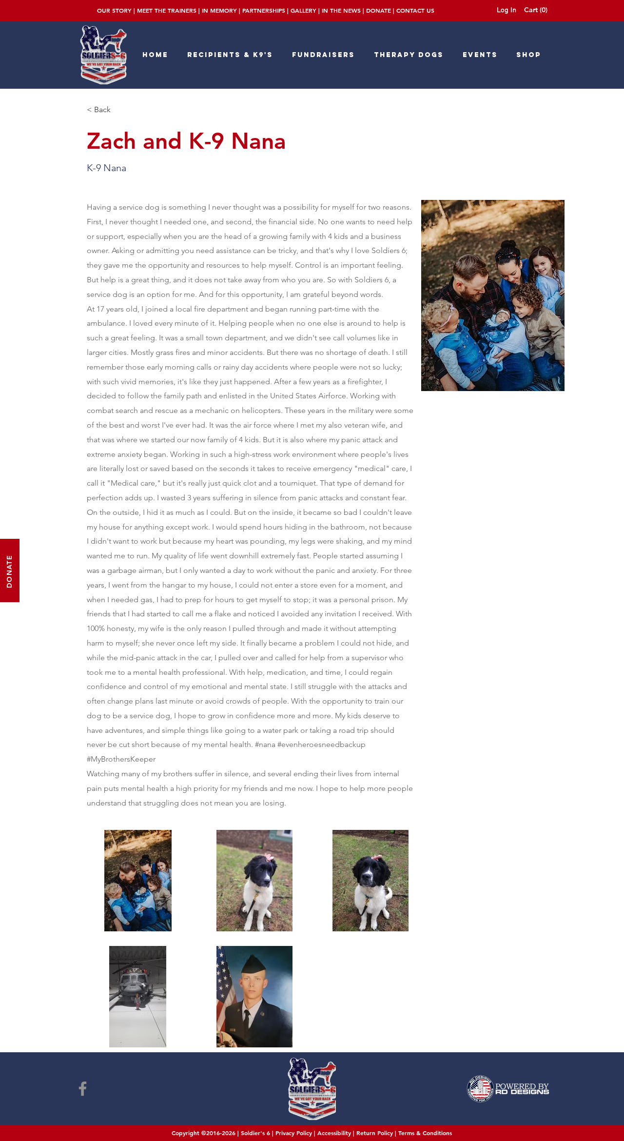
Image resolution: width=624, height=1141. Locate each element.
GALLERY (303, 10)
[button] (537, 10)
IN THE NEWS (341, 10)
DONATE (378, 10)
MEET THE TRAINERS (166, 10)
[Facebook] (82, 1088)
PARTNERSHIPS (263, 10)
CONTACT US (415, 10)
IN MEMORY (219, 10)
